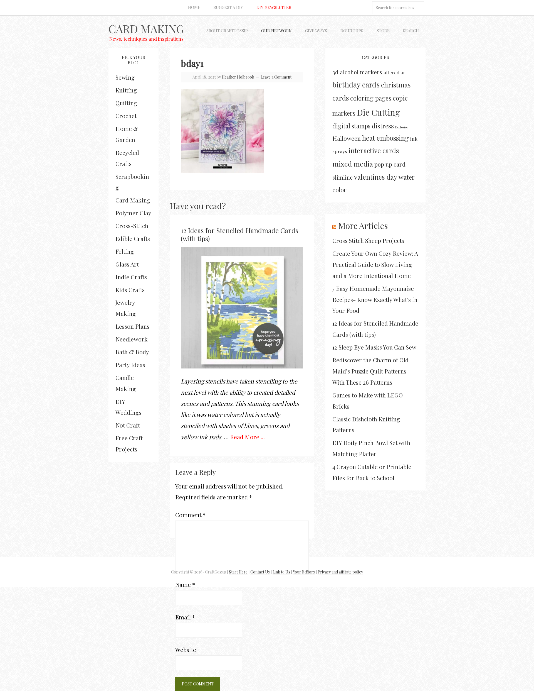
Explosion (401, 127)
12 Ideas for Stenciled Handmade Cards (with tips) (239, 234)
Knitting (126, 90)
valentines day (375, 176)
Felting (124, 251)
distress (383, 126)
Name (185, 584)
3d (335, 72)
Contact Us (260, 572)
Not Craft (127, 425)
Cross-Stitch (131, 225)
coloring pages (370, 98)
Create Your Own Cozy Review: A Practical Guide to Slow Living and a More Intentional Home (375, 264)
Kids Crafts (130, 290)
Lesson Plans (132, 326)
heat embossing (385, 137)
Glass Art (127, 264)
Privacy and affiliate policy (340, 572)
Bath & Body (132, 352)
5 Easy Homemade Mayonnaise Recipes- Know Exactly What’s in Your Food (374, 299)
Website (185, 649)
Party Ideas (130, 364)
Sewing (125, 77)
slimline (342, 177)
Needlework (131, 339)
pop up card (390, 164)
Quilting (126, 103)
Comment (190, 515)
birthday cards (356, 84)
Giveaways (316, 30)
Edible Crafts (132, 238)
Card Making (146, 28)
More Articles (363, 225)
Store (383, 30)
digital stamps (351, 126)
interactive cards (373, 150)
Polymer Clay (133, 213)
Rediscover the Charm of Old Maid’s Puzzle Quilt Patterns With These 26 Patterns (370, 371)
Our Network (276, 30)
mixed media (352, 163)
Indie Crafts (131, 277)
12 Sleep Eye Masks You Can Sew (374, 347)
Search (411, 30)
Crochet (126, 115)
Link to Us (281, 572)
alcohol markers (361, 72)
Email (185, 617)
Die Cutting (378, 112)
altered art (395, 72)
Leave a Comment (276, 77)
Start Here (238, 572)
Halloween (346, 138)
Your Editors (304, 572)
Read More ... (247, 437)
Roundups (351, 30)
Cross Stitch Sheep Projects (368, 240)
